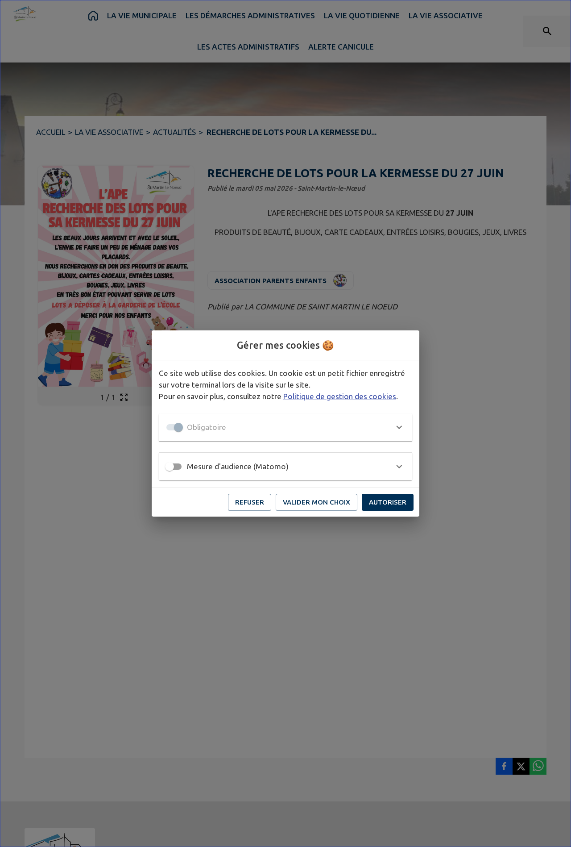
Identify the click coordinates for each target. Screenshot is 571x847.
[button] (285, 427)
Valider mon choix (316, 502)
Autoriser (387, 502)
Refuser (249, 502)
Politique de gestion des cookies (339, 396)
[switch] (169, 466)
